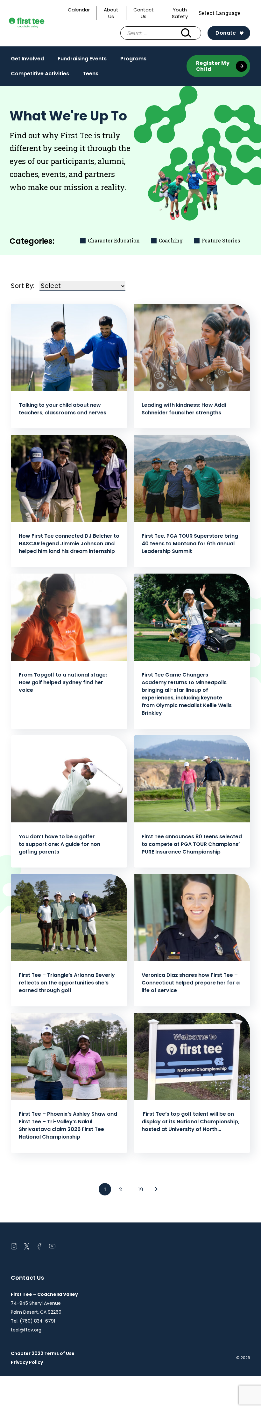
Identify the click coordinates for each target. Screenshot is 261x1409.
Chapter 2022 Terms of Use (42, 1353)
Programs (133, 60)
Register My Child (213, 66)
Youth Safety (180, 13)
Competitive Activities (40, 75)
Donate (225, 33)
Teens (90, 75)
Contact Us (143, 13)
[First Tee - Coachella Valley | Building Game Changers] (36, 23)
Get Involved (27, 60)
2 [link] (120, 1189)
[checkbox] (110, 240)
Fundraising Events (82, 60)
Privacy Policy (27, 1362)
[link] (156, 1189)
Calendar (79, 9)
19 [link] (140, 1189)
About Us (111, 13)
